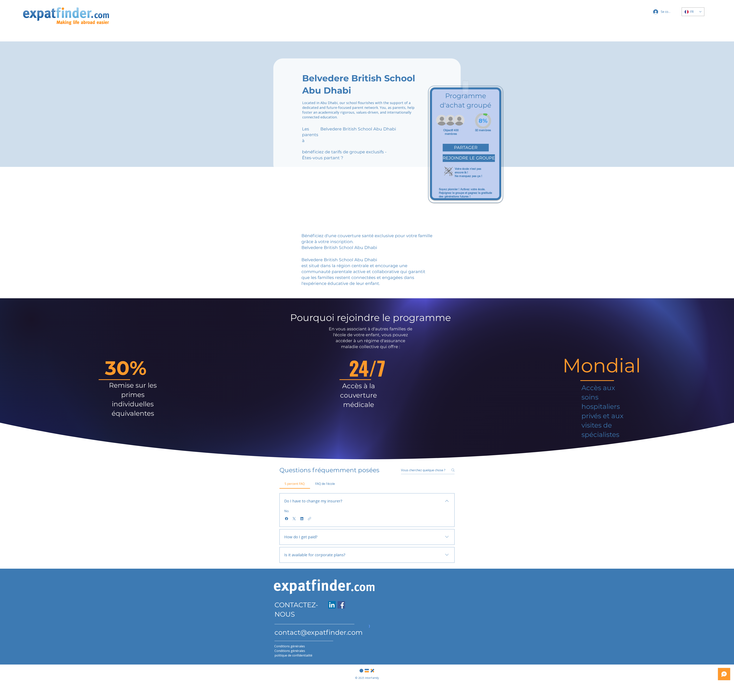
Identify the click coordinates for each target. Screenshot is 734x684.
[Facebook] (341, 605)
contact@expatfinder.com (318, 632)
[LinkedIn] (332, 605)
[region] (465, 144)
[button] (466, 147)
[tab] (294, 484)
